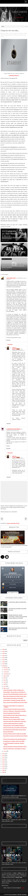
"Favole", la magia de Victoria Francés (11, 713)
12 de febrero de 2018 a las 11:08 (18, 458)
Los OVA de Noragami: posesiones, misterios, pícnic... (13, 744)
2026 (3, 649)
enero (4, 751)
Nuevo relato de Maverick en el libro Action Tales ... (15, 696)
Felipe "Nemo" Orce (11, 278)
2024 (3, 653)
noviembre (6, 669)
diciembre (5, 667)
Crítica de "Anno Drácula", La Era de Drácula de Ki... (14, 739)
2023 (3, 655)
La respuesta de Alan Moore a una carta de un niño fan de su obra (14, 237)
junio (4, 680)
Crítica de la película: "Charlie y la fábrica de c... (13, 690)
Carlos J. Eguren (14, 348)
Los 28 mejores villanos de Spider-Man (17, 602)
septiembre (6, 673)
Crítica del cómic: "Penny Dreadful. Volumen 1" (14, 725)
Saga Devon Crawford (18, 34)
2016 (3, 755)
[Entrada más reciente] (2, 518)
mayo (4, 682)
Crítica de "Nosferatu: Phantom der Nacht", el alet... (15, 746)
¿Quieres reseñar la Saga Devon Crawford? (13, 723)
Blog (12, 33)
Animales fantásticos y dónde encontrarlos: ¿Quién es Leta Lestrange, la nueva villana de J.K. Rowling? (17, 616)
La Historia (15, 33)
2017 (3, 753)
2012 (3, 764)
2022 (3, 657)
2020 (3, 661)
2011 (3, 766)
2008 (3, 772)
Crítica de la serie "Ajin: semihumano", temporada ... (14, 721)
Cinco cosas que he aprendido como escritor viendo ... (15, 703)
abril (4, 684)
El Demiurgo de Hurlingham (13, 428)
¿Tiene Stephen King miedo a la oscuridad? (13, 698)
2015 (3, 757)
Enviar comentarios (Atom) (13, 523)
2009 (3, 770)
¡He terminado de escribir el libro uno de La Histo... (14, 729)
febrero (5, 688)
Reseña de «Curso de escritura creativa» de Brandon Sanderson (13, 266)
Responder (9, 423)
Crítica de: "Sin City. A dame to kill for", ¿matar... (14, 719)
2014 (3, 760)
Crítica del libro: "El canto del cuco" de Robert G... (14, 692)
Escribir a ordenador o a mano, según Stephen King (14, 252)
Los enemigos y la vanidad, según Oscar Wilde (13, 741)
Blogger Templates (22, 894)
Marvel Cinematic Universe (6, 34)
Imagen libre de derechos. (14, 75)
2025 (3, 651)
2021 (3, 659)
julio (4, 678)
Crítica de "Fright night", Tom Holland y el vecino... (14, 748)
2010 (3, 768)
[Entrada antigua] (26, 518)
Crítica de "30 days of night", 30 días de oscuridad (14, 733)
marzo (4, 686)
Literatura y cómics (23, 33)
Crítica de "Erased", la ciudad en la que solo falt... (14, 709)
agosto (5, 675)
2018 (3, 665)
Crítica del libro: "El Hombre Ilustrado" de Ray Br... (14, 700)
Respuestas (10, 344)
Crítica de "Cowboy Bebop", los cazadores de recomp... (13, 706)
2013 (3, 762)
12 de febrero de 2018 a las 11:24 (18, 349)
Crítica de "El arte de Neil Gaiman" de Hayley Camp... (15, 694)
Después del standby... (8, 731)
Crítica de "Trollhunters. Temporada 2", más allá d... (14, 711)
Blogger (22, 887)
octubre (5, 671)
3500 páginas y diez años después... (11, 717)
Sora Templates (13, 894)
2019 (3, 663)
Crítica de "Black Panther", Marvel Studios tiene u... (15, 715)
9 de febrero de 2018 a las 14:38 (14, 429)
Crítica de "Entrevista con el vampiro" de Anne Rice (15, 727)
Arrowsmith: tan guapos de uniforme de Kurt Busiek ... (15, 736)
